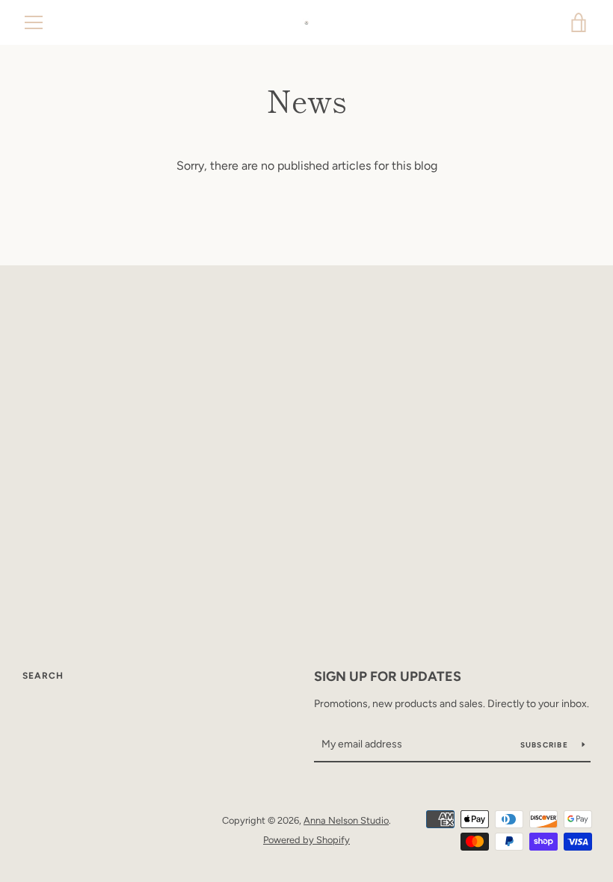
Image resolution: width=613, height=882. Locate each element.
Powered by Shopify (306, 839)
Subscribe (545, 745)
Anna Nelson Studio (346, 820)
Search (43, 675)
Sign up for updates (387, 676)
